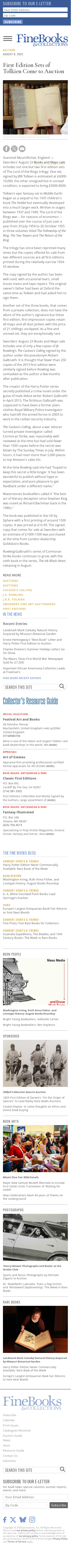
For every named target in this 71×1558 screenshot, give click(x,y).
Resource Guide (13, 1450)
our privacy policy (26, 1530)
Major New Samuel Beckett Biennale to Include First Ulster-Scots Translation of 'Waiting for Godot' (34, 1186)
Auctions (9, 50)
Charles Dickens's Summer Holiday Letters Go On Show (34, 651)
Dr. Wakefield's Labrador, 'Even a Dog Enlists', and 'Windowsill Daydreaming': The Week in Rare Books (35, 1287)
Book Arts (11, 1121)
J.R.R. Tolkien (14, 599)
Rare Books (11, 1302)
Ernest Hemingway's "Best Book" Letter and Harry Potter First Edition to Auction (32, 641)
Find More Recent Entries (22, 678)
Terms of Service (17, 1541)
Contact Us (10, 1456)
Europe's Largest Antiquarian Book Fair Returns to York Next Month (35, 910)
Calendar (9, 1420)
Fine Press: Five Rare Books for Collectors (31, 923)
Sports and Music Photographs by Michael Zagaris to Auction (31, 1276)
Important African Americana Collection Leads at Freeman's (34, 670)
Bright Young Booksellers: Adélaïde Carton (31, 1019)
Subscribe (9, 1415)
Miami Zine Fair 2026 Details (21, 1177)
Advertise (9, 1461)
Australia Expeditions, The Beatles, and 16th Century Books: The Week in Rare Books (32, 936)
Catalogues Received (16, 1430)
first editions (14, 609)
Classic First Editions (19, 778)
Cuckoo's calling (17, 590)
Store (6, 1445)
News (6, 1440)
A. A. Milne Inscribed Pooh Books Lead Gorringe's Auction (29, 896)
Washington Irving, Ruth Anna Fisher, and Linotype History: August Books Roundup (31, 881)
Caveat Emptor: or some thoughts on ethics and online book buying (34, 1108)
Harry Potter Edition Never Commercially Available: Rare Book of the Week (30, 867)
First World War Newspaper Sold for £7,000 (33, 660)
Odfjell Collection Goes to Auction (24, 1092)
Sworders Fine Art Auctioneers (29, 604)
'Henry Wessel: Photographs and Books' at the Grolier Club (32, 1267)
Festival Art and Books (21, 719)
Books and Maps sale (49, 162)
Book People (12, 954)
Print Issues (10, 1425)
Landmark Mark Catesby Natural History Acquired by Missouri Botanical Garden (30, 632)
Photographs (13, 1210)
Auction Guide (12, 1436)
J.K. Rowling (13, 595)
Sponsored (11, 1036)
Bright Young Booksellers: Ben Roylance (29, 1025)
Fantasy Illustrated (18, 812)
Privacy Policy (60, 1538)
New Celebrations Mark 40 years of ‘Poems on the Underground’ (33, 1197)
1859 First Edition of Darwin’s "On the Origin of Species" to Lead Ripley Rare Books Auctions (34, 1099)
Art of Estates (14, 757)
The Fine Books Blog (19, 853)
